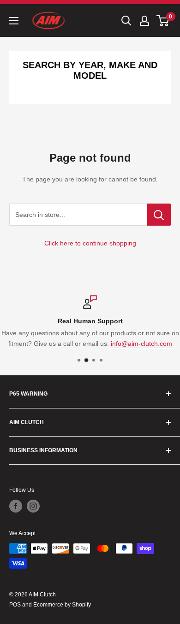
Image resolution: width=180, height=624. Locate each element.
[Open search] (126, 21)
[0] (163, 20)
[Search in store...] (159, 215)
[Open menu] (13, 20)
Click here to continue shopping (90, 243)
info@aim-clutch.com (141, 343)
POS (15, 604)
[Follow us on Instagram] (33, 506)
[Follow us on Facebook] (15, 506)
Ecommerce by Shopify (62, 604)
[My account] (144, 21)
